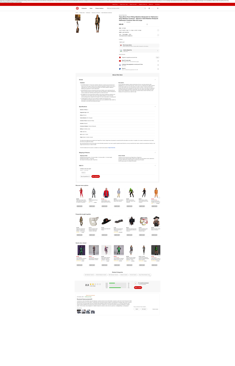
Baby (75, 0)
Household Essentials (69, 0)
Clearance (178, 0)
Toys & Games (116, 0)
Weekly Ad (211, 0)
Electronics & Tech (124, 0)
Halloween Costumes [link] (123, 274)
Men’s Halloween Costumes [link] (113, 274)
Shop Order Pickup (217, 0)
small (120, 30)
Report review (155, 309)
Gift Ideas (152, 0)
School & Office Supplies (108, 0)
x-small (135, 30)
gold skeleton (120, 35)
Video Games (131, 0)
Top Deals (198, 0)
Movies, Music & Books (139, 0)
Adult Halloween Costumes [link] (89, 274)
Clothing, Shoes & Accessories (30, 0)
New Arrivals (183, 0)
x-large (131, 30)
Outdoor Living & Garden (55, 0)
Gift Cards (156, 0)
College (17, 0)
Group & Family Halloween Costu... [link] (144, 274)
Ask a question (95, 176)
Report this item (122, 54)
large (127, 30)
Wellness (101, 0)
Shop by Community (163, 0)
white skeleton (130, 35)
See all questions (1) (85, 176)
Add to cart (122, 42)
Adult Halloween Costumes (106, 12)
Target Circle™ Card (124, 4)
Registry (5, 2)
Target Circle (14, 2)
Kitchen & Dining (46, 0)
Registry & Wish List (143, 4)
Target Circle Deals (205, 0)
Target (77, 12)
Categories (84, 8)
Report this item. (111, 147)
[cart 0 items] (157, 8)
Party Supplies (147, 0)
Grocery (63, 0)
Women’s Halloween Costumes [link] (101, 274)
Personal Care (83, 0)
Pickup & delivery (99, 8)
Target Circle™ (115, 4)
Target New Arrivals (4, 0)
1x (129, 30)
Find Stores (19, 2)
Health (97, 0)
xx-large (139, 30)
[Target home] (77, 8)
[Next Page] (158, 30)
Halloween (21, 0)
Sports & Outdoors (90, 0)
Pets (95, 0)
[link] (122, 22)
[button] (122, 22)
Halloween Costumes (96, 12)
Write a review (138, 287)
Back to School (11, 0)
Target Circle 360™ (133, 4)
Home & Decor (40, 0)
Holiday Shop (82, 12)
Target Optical (171, 0)
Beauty (78, 0)
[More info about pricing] (147, 24)
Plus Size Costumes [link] (133, 274)
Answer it (83, 172)
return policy (124, 161)
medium (124, 30)
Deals (175, 0)
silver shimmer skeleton (127, 35)
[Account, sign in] (151, 8)
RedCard (9, 2)
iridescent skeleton (123, 35)
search (145, 8)
